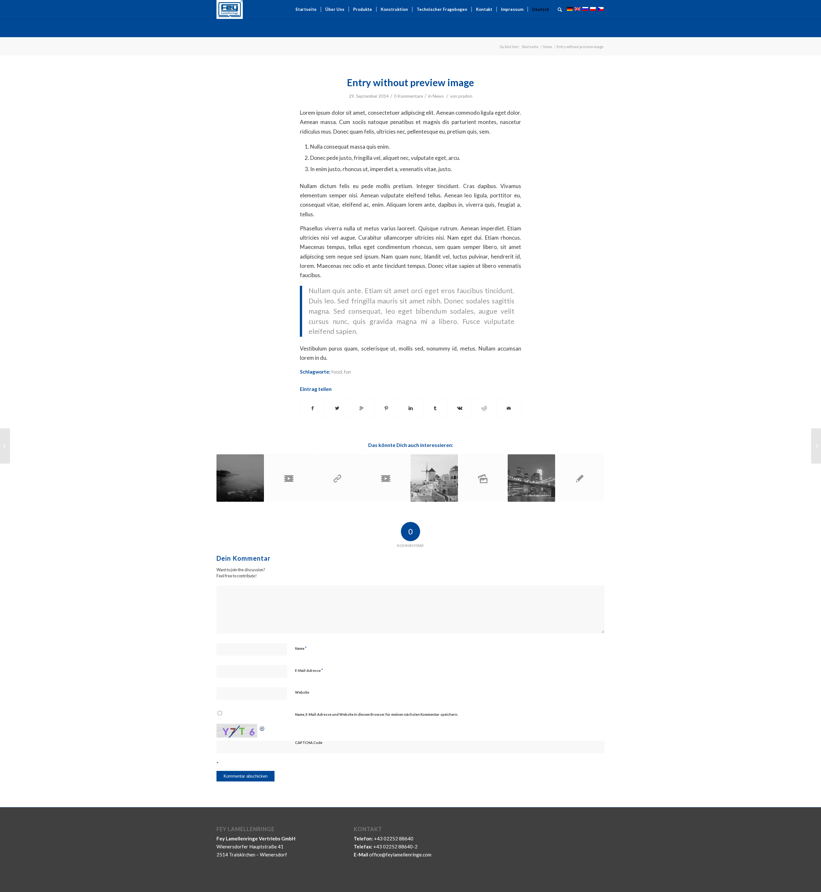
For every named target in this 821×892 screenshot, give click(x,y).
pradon (465, 96)
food (336, 372)
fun (347, 372)
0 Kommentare (408, 96)
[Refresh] (262, 728)
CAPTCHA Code (308, 742)
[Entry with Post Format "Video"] (288, 478)
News (547, 47)
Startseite (530, 47)
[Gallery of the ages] (482, 478)
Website (302, 692)
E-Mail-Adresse (309, 670)
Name (301, 648)
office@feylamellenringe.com (400, 854)
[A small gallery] (531, 478)
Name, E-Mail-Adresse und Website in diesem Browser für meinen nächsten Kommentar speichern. (376, 714)
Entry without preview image (410, 82)
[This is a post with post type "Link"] (337, 478)
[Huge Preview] (240, 478)
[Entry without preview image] (580, 478)
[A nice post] (434, 478)
